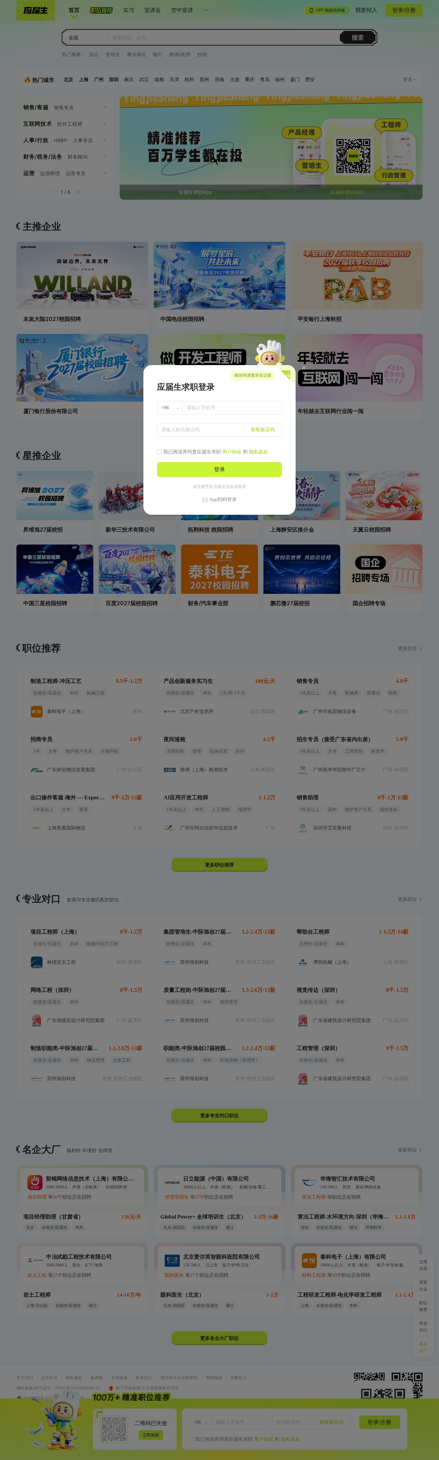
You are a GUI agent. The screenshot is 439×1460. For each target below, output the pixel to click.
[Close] (304, 368)
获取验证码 (263, 429)
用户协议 (231, 451)
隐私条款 (258, 451)
